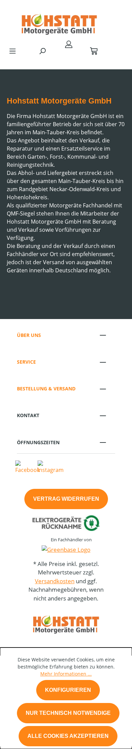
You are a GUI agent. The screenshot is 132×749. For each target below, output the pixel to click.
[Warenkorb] (93, 51)
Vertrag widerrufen (66, 499)
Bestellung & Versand (46, 388)
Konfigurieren (68, 690)
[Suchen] (42, 51)
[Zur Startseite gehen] (59, 21)
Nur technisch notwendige (68, 713)
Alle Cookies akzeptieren (68, 736)
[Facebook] (27, 467)
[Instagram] (51, 467)
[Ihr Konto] (68, 44)
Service (26, 362)
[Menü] (12, 51)
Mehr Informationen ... (66, 674)
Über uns (29, 335)
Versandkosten (54, 581)
